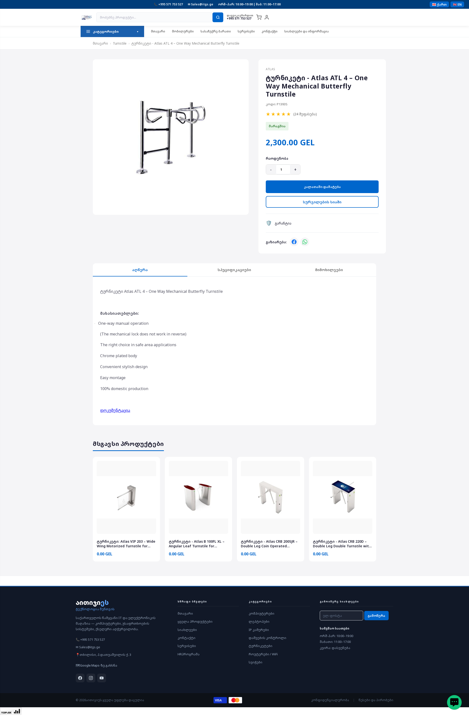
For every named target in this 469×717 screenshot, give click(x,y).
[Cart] (259, 17)
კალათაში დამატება (322, 187)
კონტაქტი (269, 31)
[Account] (266, 17)
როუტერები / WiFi (263, 654)
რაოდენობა (277, 158)
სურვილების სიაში (322, 201)
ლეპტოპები (259, 621)
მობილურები (183, 31)
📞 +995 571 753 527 (168, 4)
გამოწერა (376, 615)
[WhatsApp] (304, 241)
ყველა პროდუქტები (195, 621)
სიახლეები (187, 630)
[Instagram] (90, 678)
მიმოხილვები (329, 269)
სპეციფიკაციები (234, 269)
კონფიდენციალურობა (330, 700)
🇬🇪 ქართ (439, 4)
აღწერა (140, 269)
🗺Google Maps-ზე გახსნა (96, 665)
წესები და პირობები (376, 700)
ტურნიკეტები (260, 646)
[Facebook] (294, 241)
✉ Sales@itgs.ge (200, 4)
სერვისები (246, 31)
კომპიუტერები (261, 613)
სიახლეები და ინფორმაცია (306, 31)
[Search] (218, 17)
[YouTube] (101, 678)
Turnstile (120, 43)
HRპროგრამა (189, 654)
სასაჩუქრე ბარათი (216, 31)
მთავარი (158, 31)
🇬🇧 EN (457, 4)
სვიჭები (255, 662)
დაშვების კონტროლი (267, 638)
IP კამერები (259, 630)
